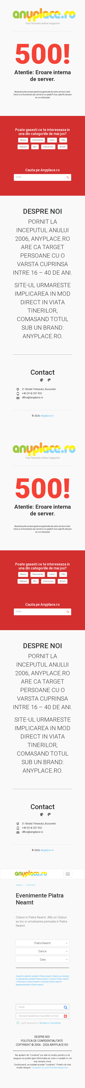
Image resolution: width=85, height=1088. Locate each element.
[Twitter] (49, 380)
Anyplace (44, 15)
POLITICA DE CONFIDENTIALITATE (42, 1040)
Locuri (52, 140)
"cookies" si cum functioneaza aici (49, 1067)
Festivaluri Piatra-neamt (28, 982)
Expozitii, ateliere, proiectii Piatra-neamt (34, 976)
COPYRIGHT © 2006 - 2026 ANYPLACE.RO (42, 1044)
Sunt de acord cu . (41, 1023)
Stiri (35, 147)
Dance (42, 951)
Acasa (23, 140)
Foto (63, 140)
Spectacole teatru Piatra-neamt (29, 985)
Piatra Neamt (42, 943)
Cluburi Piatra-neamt (59, 979)
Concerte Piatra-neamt (51, 982)
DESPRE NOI (42, 1036)
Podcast (23, 147)
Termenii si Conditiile (49, 1023)
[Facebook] (41, 380)
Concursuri (48, 147)
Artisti (62, 147)
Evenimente (37, 140)
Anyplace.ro (47, 415)
